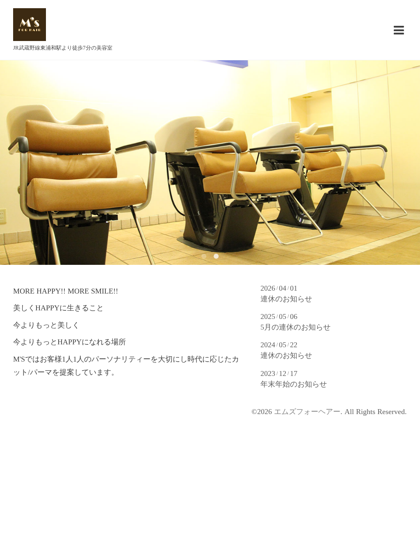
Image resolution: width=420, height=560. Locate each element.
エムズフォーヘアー (307, 411)
